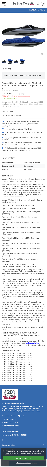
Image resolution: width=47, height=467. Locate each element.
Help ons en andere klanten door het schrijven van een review (25, 75)
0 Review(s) (14, 90)
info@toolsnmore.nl (11, 426)
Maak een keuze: (8, 111)
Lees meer (15, 106)
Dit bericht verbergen (23, 458)
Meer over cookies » (24, 463)
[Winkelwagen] (43, 5)
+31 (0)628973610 (38, 10)
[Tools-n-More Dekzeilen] (23, 4)
